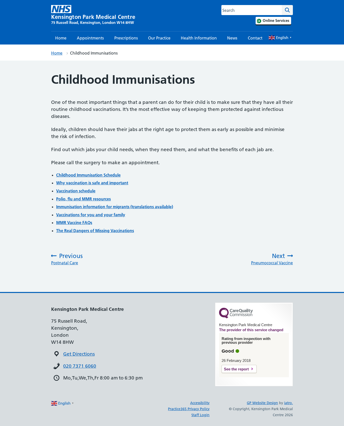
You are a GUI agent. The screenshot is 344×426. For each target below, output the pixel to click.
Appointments (90, 37)
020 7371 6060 (79, 366)
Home (60, 37)
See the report (236, 369)
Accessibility (200, 403)
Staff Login (200, 415)
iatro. (288, 403)
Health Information (199, 37)
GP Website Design (262, 403)
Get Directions (79, 354)
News (232, 37)
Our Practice (159, 37)
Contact (255, 37)
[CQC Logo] (236, 317)
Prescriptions (126, 37)
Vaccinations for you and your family (90, 214)
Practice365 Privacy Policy (189, 409)
